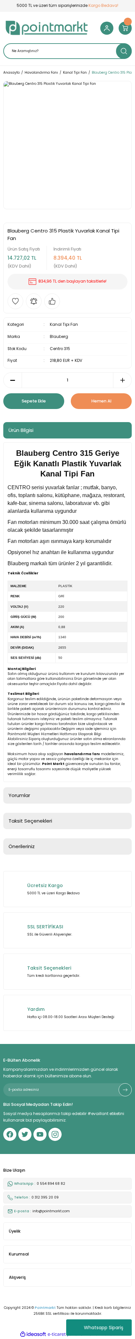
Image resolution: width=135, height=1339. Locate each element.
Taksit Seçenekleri (30, 820)
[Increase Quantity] (122, 380)
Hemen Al (101, 401)
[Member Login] (106, 28)
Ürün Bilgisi (21, 430)
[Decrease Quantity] (13, 380)
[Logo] (47, 28)
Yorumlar (19, 795)
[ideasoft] (33, 1334)
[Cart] (125, 28)
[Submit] (125, 1089)
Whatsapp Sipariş (103, 1327)
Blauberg (59, 336)
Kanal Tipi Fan (64, 324)
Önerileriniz (22, 846)
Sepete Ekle (34, 401)
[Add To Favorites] (15, 301)
